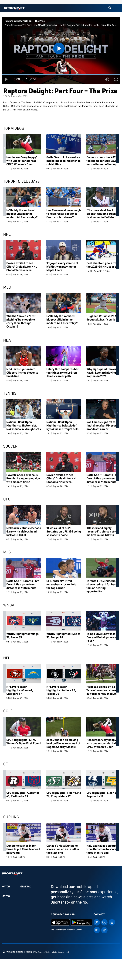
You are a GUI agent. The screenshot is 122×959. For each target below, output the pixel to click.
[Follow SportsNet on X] (97, 922)
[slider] (61, 74)
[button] (109, 8)
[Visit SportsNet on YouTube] (104, 922)
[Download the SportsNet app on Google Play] (81, 922)
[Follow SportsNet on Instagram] (97, 929)
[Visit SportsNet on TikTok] (104, 929)
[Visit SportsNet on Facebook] (112, 922)
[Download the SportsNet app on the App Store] (60, 922)
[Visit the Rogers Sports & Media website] (17, 951)
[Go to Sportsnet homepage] (14, 8)
